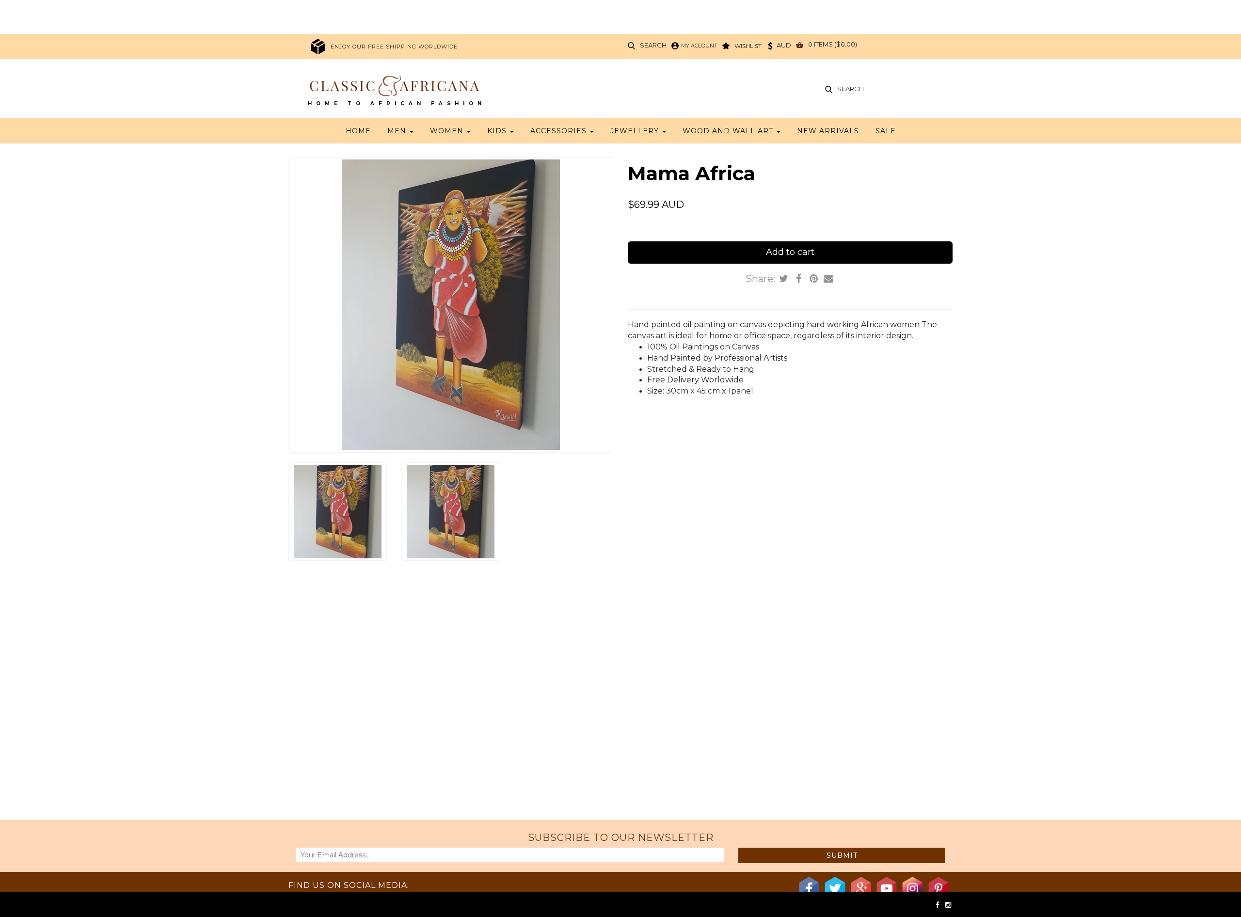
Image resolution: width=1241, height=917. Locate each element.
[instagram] (948, 905)
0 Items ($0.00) (832, 44)
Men (398, 130)
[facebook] (938, 905)
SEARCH (653, 45)
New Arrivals (828, 130)
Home (358, 130)
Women (448, 130)
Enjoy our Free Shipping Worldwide (394, 46)
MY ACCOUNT (699, 45)
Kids (498, 130)
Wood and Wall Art (729, 130)
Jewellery (635, 130)
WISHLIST (748, 45)
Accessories (559, 130)
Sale (885, 130)
